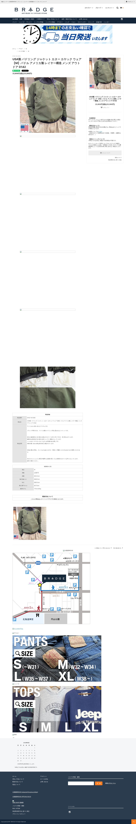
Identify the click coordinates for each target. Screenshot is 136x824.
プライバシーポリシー (18, 814)
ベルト (73, 22)
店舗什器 (99, 22)
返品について (118, 157)
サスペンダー (82, 22)
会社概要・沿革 (17, 19)
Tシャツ (29, 22)
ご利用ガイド (40, 19)
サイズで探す (22, 51)
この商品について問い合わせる (102, 548)
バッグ (67, 22)
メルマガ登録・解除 (18, 806)
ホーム (14, 48)
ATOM (18, 808)
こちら (100, 131)
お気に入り (106, 107)
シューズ (21, 22)
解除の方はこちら (110, 783)
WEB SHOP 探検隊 (17, 802)
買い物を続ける (117, 548)
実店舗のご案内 (29, 19)
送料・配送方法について (69, 19)
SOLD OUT (106, 153)
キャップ (91, 22)
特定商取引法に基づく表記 (115, 160)
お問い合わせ (83, 19)
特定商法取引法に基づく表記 (20, 811)
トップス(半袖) (38, 22)
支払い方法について (53, 19)
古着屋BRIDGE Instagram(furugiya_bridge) (25, 792)
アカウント (130, 1)
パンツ (14, 22)
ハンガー (106, 22)
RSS (13, 808)
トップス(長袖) (50, 22)
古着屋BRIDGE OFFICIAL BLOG (21, 796)
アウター (60, 22)
